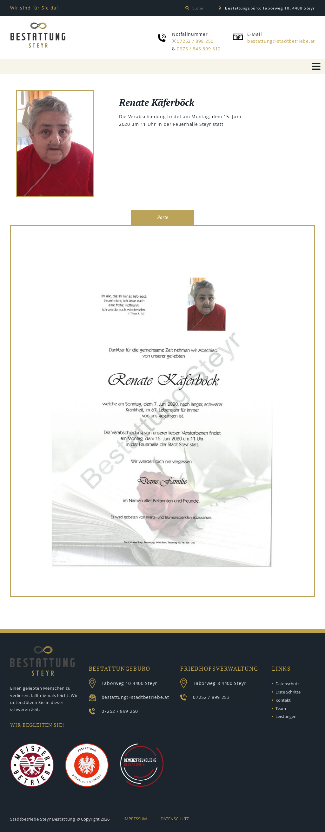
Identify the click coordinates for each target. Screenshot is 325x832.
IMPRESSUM (135, 819)
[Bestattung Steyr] (37, 35)
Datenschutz (287, 684)
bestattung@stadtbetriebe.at (281, 41)
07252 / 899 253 (211, 697)
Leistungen (285, 716)
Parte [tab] (162, 217)
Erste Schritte (288, 692)
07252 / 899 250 (195, 41)
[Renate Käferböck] (55, 144)
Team (280, 708)
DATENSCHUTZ (175, 819)
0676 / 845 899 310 (199, 49)
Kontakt (283, 700)
